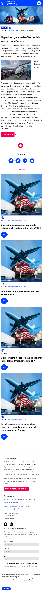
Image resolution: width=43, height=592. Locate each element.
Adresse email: (9, 541)
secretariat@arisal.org (11, 502)
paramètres (28, 580)
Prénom (6, 549)
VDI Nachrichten (13, 30)
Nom (5, 556)
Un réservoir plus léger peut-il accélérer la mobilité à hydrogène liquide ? (21, 359)
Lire (4, 235)
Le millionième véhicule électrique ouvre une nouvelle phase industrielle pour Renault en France (20, 427)
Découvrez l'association (16, 489)
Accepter (6, 588)
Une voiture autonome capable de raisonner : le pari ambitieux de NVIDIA (21, 227)
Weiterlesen (8, 134)
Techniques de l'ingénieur (17, 220)
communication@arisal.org (12, 509)
